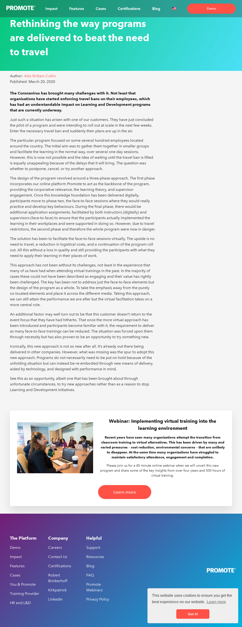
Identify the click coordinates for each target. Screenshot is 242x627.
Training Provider (24, 593)
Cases (101, 8)
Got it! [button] (193, 614)
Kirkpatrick (57, 590)
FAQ (90, 575)
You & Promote (23, 584)
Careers (55, 547)
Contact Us (57, 556)
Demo (211, 9)
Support (93, 547)
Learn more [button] (216, 602)
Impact (51, 8)
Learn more (124, 492)
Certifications (129, 8)
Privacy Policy (97, 599)
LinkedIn (55, 599)
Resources (95, 556)
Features (76, 8)
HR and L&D (20, 603)
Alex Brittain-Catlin (40, 76)
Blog (156, 8)
